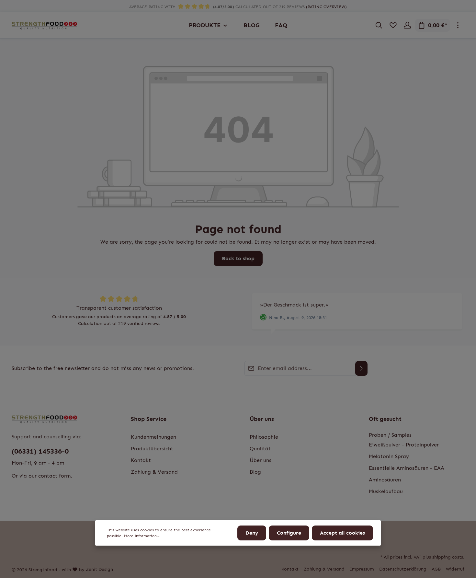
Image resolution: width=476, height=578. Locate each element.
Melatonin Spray (389, 456)
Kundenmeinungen (153, 437)
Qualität (260, 448)
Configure (289, 533)
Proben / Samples (390, 435)
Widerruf (455, 569)
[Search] (378, 25)
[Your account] (407, 25)
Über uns (262, 418)
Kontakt (141, 460)
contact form (54, 476)
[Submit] (361, 368)
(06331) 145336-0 (40, 451)
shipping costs (447, 557)
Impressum (362, 569)
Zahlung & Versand (154, 472)
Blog (255, 472)
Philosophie (264, 437)
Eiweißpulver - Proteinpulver (404, 445)
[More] (457, 25)
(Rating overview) (326, 7)
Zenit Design (99, 569)
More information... (142, 536)
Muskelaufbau (386, 491)
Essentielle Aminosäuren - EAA (406, 468)
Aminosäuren (385, 480)
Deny (251, 533)
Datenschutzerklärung (402, 569)
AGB (436, 569)
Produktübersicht (152, 448)
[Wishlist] (393, 25)
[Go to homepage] (44, 25)
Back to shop (238, 258)
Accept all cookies (342, 533)
